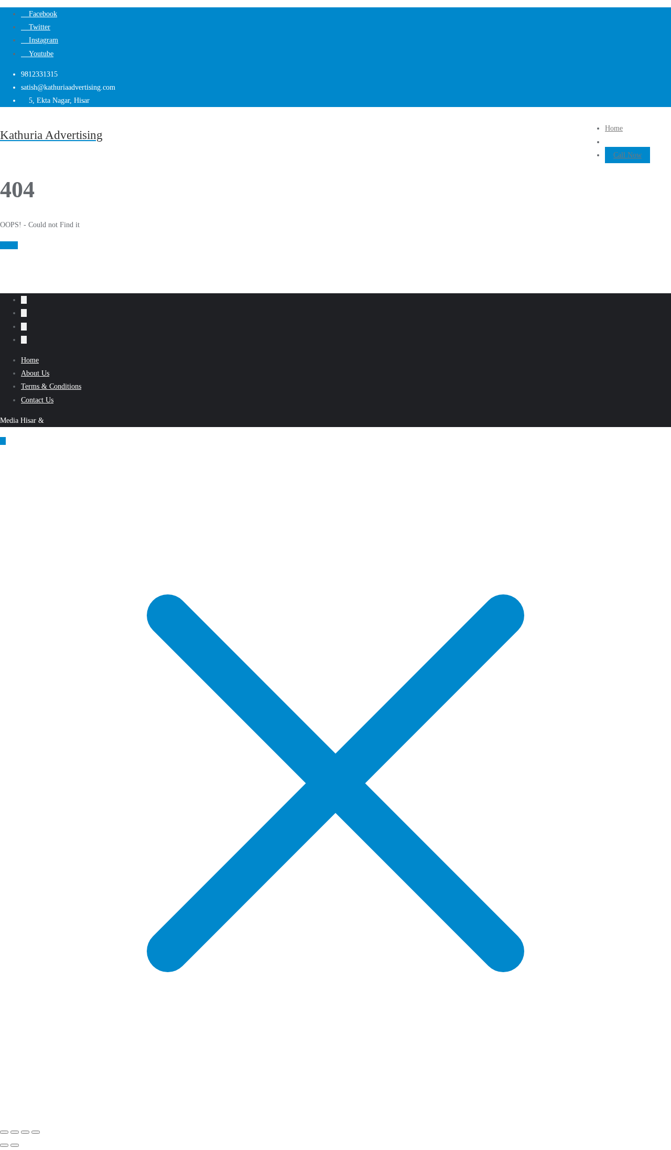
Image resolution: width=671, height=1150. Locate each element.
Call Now (627, 155)
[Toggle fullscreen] (14, 1132)
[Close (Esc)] (35, 1132)
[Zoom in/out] (4, 1132)
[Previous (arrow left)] (4, 1145)
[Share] (25, 1132)
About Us (35, 373)
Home (9, 245)
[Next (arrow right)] (14, 1145)
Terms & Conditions (51, 386)
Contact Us (37, 400)
